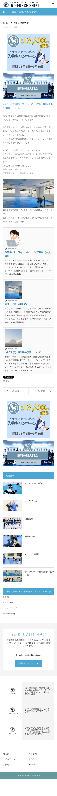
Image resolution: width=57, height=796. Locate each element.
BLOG (31, 759)
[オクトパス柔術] (12, 558)
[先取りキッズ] (12, 541)
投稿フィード (8, 603)
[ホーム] (4, 11)
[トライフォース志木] (21, 4)
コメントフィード (10, 608)
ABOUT (6, 754)
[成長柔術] (12, 523)
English (31, 764)
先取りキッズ (31, 536)
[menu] (53, 4)
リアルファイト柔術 (34, 483)
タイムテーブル (10, 759)
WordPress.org (9, 614)
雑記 (16, 27)
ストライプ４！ (32, 501)
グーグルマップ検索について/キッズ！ (39, 573)
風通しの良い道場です (16, 304)
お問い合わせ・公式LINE (28, 663)
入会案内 (32, 754)
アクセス (7, 764)
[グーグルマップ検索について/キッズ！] (12, 576)
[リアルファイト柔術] (12, 488)
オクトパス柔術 (32, 554)
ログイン (6, 597)
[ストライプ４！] (12, 505)
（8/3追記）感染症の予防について (23, 352)
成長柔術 (29, 519)
